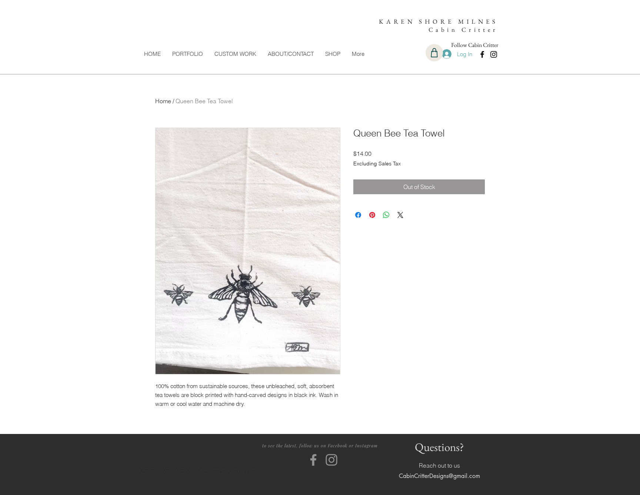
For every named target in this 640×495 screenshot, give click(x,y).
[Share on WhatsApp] (386, 215)
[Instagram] (493, 54)
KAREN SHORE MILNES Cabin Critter (438, 25)
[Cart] (434, 52)
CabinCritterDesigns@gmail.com (439, 476)
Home (163, 101)
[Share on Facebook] (358, 215)
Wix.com (247, 471)
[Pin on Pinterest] (372, 215)
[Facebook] (482, 54)
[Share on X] (400, 215)
